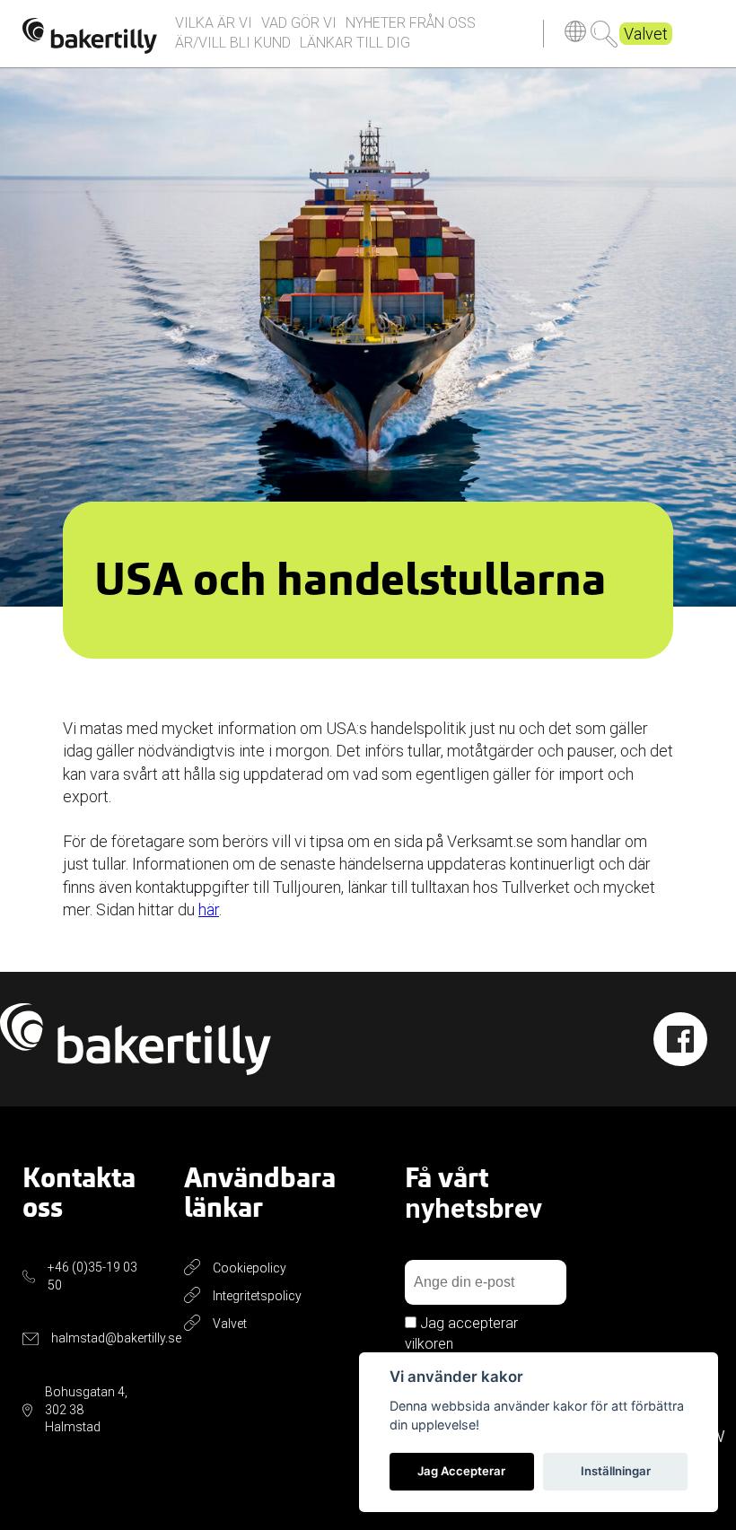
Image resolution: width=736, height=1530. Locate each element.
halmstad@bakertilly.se (116, 1338)
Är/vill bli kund (233, 42)
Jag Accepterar (461, 1471)
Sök (604, 34)
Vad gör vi (299, 22)
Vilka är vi (213, 22)
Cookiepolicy (249, 1268)
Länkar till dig (355, 42)
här (208, 909)
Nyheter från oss (411, 22)
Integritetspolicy (257, 1296)
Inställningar (616, 1471)
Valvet (646, 33)
